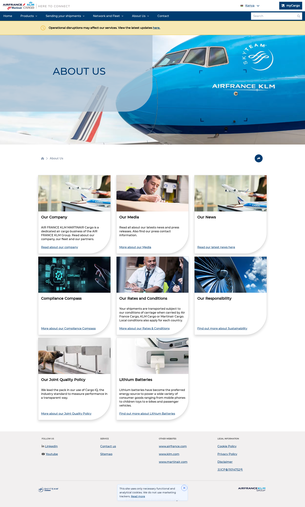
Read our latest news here (216, 247)
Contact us (108, 446)
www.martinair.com (173, 462)
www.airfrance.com (173, 446)
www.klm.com (169, 454)
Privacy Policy (227, 454)
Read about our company (59, 247)
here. (156, 28)
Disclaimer (225, 462)
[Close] (184, 487)
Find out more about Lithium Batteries (147, 413)
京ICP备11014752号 (230, 469)
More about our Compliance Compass (68, 328)
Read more (138, 496)
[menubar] (86, 16)
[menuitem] (8, 16)
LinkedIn (51, 446)
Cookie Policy (227, 446)
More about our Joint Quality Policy (66, 413)
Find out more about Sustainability (222, 328)
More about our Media (135, 247)
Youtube (52, 454)
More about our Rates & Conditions (144, 328)
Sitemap (106, 454)
